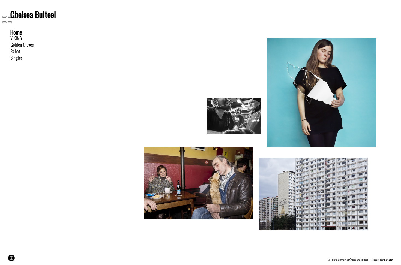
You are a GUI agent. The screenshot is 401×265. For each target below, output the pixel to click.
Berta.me (388, 260)
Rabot (15, 51)
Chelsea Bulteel (33, 14)
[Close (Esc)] (4, 17)
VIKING (16, 38)
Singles (16, 58)
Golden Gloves (22, 44)
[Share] (10, 17)
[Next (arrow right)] (10, 22)
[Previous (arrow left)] (4, 22)
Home (16, 32)
